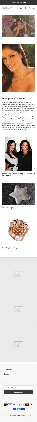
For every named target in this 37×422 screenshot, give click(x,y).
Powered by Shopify (26, 415)
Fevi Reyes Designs (15, 415)
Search (6, 374)
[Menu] (34, 8)
